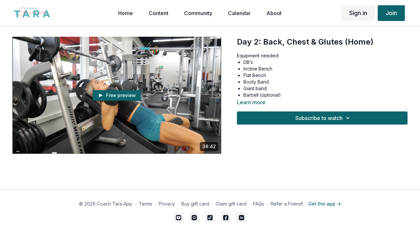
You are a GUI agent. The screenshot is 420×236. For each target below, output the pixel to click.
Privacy (167, 203)
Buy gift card (195, 203)
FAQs (258, 203)
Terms (145, 203)
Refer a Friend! (287, 203)
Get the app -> (324, 203)
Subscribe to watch (319, 118)
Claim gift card (231, 203)
